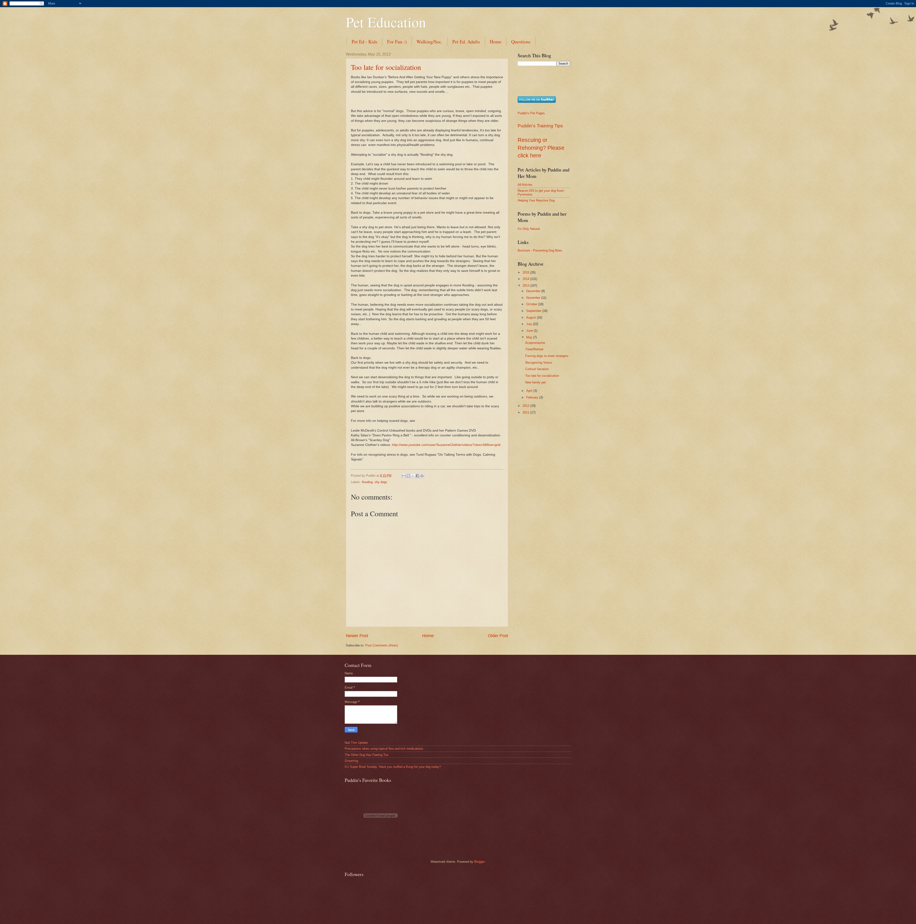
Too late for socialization (386, 67)
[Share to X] (413, 475)
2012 (526, 406)
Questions (521, 41)
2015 (526, 272)
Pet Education (386, 21)
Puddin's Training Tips (540, 125)
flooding (367, 482)
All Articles (525, 184)
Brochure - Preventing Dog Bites (540, 250)
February (532, 397)
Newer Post (357, 635)
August (531, 317)
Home (495, 41)
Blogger (479, 861)
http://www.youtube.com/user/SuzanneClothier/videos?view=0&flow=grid (446, 445)
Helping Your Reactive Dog (536, 200)
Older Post (498, 635)
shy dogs (381, 482)
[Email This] (403, 475)
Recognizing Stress (538, 362)
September (534, 311)
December (533, 291)
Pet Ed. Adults (466, 41)
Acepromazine (535, 343)
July (529, 324)
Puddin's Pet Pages (531, 113)
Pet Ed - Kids (364, 41)
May (529, 337)
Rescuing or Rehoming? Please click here (541, 148)
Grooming (351, 761)
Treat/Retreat (534, 349)
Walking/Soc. (429, 41)
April (529, 390)
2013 (526, 285)
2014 (526, 279)
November (533, 297)
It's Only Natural (529, 229)
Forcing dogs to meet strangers (546, 356)
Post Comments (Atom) (381, 645)
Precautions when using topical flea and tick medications (384, 748)
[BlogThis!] (408, 475)
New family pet (535, 382)
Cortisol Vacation (537, 369)
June (530, 330)
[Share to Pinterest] (422, 475)
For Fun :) (397, 41)
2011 (526, 412)
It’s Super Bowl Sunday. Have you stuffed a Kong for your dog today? (393, 767)
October (532, 304)
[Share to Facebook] (417, 475)
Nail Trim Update (356, 742)
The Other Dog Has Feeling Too (366, 755)
